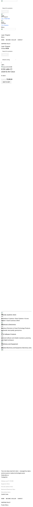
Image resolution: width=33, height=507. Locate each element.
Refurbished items (5, 492)
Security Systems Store (7, 486)
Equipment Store (5, 484)
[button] (6, 82)
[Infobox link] (16, 314)
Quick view (3, 86)
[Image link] (16, 409)
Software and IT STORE (7, 481)
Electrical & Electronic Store (8, 489)
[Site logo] (9, 3)
